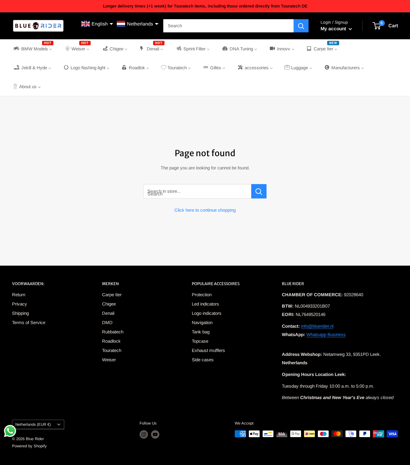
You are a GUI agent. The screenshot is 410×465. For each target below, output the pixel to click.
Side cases (203, 359)
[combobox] (228, 25)
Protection (202, 294)
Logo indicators (207, 313)
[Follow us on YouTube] (155, 434)
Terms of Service (28, 322)
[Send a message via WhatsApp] (10, 431)
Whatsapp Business (326, 334)
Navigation (202, 322)
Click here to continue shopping (205, 210)
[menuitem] (33, 48)
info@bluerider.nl (317, 326)
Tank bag (201, 331)
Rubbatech (112, 331)
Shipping (20, 313)
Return (18, 294)
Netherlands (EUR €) (33, 424)
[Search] (301, 25)
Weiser (109, 359)
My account (334, 28)
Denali (108, 313)
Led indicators (205, 303)
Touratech (111, 350)
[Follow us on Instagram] (144, 434)
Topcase (200, 341)
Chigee (109, 303)
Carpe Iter (112, 294)
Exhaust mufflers (208, 350)
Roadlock (111, 341)
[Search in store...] (259, 191)
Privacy (19, 303)
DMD (107, 322)
